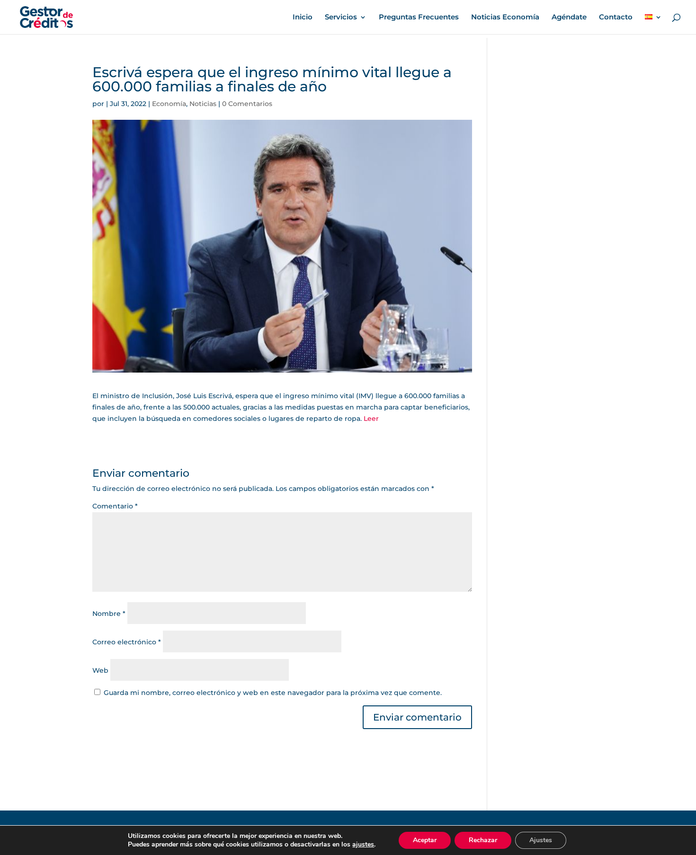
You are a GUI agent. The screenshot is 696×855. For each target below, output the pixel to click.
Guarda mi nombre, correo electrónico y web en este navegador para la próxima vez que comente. (273, 692)
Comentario (115, 506)
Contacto (616, 17)
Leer (371, 418)
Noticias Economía (505, 17)
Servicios (341, 17)
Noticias (202, 103)
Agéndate (569, 17)
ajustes (363, 844)
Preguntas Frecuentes (419, 17)
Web (100, 670)
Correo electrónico (126, 642)
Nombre (108, 613)
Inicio (302, 17)
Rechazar (483, 840)
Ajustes (540, 840)
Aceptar (425, 840)
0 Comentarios (247, 103)
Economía (169, 103)
